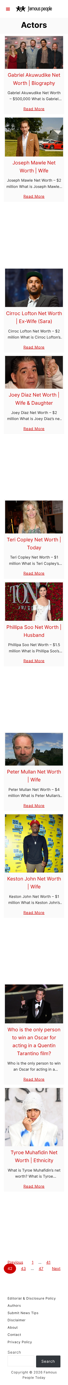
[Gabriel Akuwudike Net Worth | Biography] (34, 52)
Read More (34, 109)
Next (56, 1268)
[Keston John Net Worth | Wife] (34, 843)
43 (23, 1268)
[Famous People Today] (34, 8)
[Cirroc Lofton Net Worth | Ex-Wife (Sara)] (34, 287)
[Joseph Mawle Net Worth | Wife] (34, 137)
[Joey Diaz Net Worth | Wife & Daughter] (34, 372)
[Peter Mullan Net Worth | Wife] (34, 749)
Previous (15, 1262)
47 (41, 1268)
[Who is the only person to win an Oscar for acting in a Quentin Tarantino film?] (34, 1003)
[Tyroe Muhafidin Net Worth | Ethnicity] (34, 1117)
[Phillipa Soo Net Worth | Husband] (34, 601)
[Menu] (8, 9)
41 (48, 1262)
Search (14, 1352)
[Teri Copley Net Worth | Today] (34, 517)
